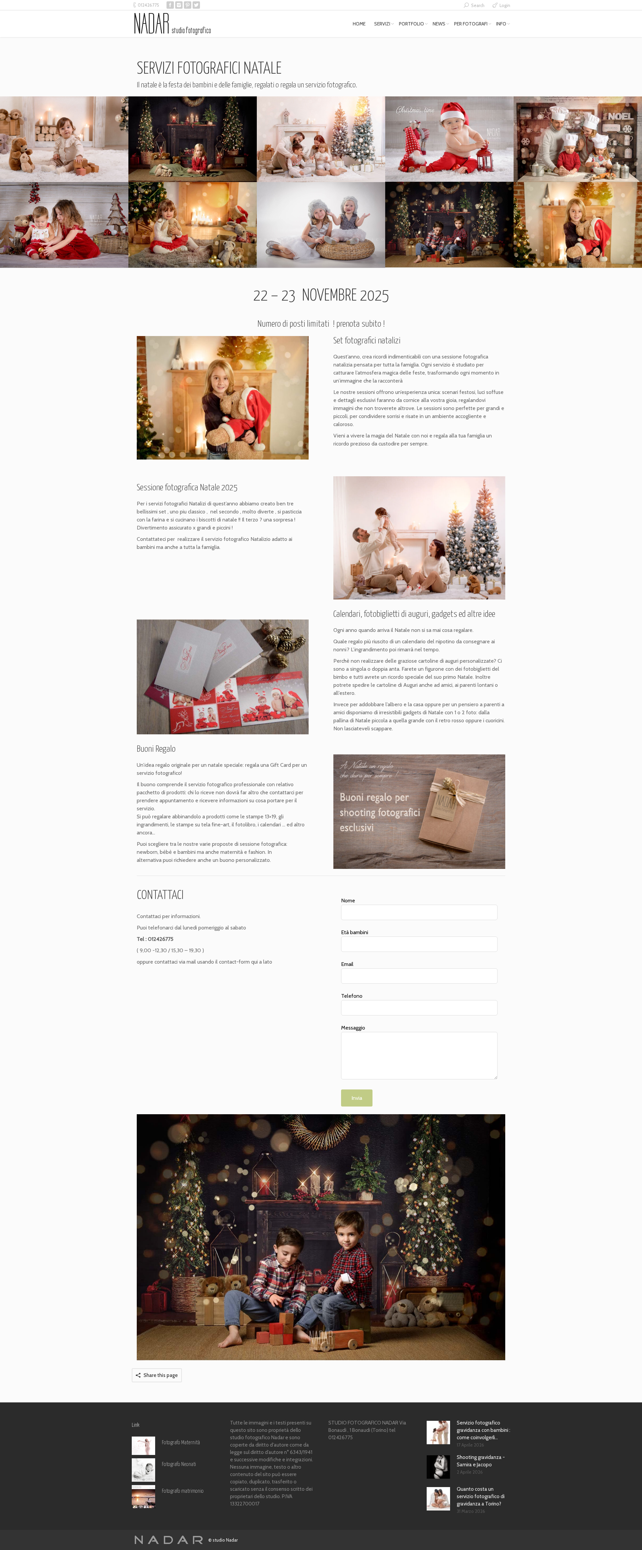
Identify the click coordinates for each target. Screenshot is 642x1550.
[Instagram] (179, 5)
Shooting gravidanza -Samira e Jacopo (481, 1461)
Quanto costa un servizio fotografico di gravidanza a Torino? (481, 1496)
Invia (356, 1098)
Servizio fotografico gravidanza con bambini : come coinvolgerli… (483, 1430)
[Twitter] (196, 5)
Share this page (160, 1375)
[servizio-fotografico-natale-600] (449, 139)
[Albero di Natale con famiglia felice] (321, 139)
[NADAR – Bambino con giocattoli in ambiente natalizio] (64, 139)
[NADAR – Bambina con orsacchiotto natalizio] (578, 225)
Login (505, 5)
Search (478, 5)
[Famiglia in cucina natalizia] (578, 139)
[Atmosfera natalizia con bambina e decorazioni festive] (192, 139)
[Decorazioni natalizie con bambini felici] (449, 224)
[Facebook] (170, 5)
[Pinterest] (187, 5)
